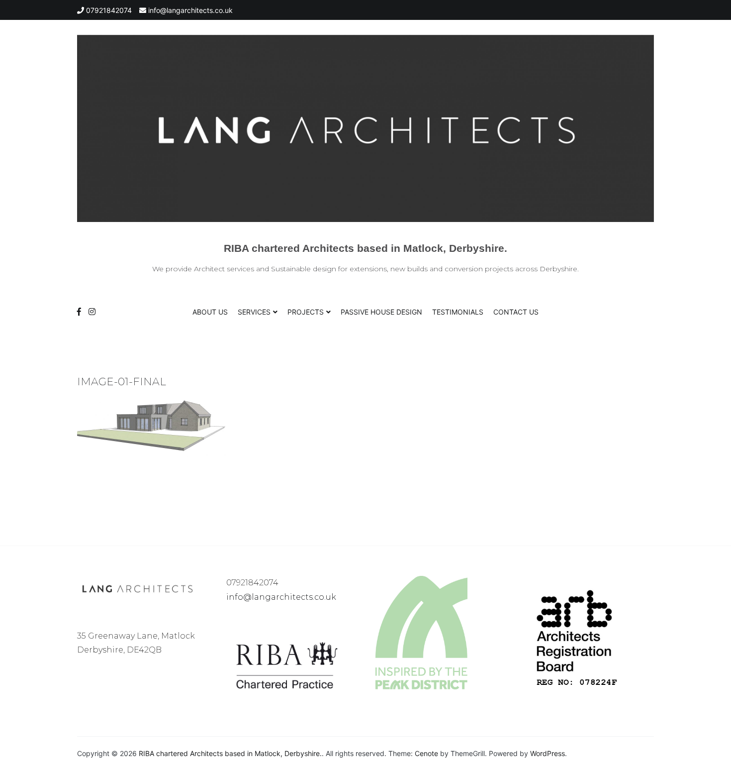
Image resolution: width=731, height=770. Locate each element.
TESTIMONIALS (457, 312)
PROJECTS (305, 312)
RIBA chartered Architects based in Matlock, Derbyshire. (365, 248)
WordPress (547, 753)
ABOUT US (210, 312)
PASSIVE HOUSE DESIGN (381, 312)
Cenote (426, 753)
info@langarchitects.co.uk (281, 597)
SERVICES (254, 312)
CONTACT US (516, 312)
